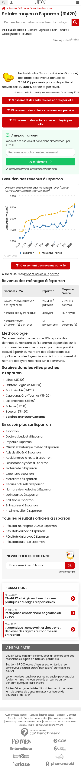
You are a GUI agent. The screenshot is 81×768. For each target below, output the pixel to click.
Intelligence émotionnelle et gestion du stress (33, 613)
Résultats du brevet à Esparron (27, 536)
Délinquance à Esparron (22, 494)
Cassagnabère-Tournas (16, 33)
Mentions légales (67, 721)
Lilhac (20, 30)
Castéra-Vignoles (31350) (23, 384)
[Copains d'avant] (21, 756)
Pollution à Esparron (19, 500)
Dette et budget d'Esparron (25, 436)
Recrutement (15, 718)
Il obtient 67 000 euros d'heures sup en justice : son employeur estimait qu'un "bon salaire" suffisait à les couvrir (38, 667)
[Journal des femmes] (21, 741)
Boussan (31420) (17, 411)
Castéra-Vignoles (38, 30)
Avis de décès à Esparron (23, 452)
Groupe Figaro (26, 725)
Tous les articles (26, 721)
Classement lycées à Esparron (27, 462)
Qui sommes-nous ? (16, 715)
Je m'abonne (38, 161)
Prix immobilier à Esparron (24, 510)
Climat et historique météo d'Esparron (32, 447)
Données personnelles (35, 718)
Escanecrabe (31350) (20, 400)
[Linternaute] (21, 749)
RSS (39, 721)
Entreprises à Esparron (21, 505)
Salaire (13, 8)
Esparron (12, 431)
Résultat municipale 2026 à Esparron (31, 525)
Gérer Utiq (10, 721)
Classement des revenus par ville (43, 265)
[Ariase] (21, 764)
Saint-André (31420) (20, 390)
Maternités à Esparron (21, 478)
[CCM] (59, 741)
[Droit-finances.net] (59, 748)
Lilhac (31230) (15, 379)
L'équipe (34, 715)
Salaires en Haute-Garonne (26, 416)
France (25, 8)
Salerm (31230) (16, 406)
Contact (71, 715)
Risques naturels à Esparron (25, 484)
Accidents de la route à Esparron (28, 457)
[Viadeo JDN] (59, 756)
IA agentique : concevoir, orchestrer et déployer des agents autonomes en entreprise (32, 629)
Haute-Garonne (42, 8)
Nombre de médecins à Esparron (29, 489)
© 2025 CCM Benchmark (49, 725)
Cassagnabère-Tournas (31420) (28, 395)
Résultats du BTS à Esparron (25, 541)
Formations (16, 588)
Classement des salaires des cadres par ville (42, 100)
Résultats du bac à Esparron (25, 531)
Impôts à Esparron (19, 441)
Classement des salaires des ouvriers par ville (42, 110)
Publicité (60, 715)
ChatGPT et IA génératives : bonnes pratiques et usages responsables (30, 598)
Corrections (49, 721)
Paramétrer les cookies (61, 718)
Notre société (47, 715)
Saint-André (59, 30)
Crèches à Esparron (20, 473)
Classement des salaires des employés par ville (42, 122)
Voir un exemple (67, 572)
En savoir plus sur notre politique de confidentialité (31, 169)
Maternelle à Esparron (21, 468)
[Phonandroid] (59, 763)
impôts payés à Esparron (41, 273)
